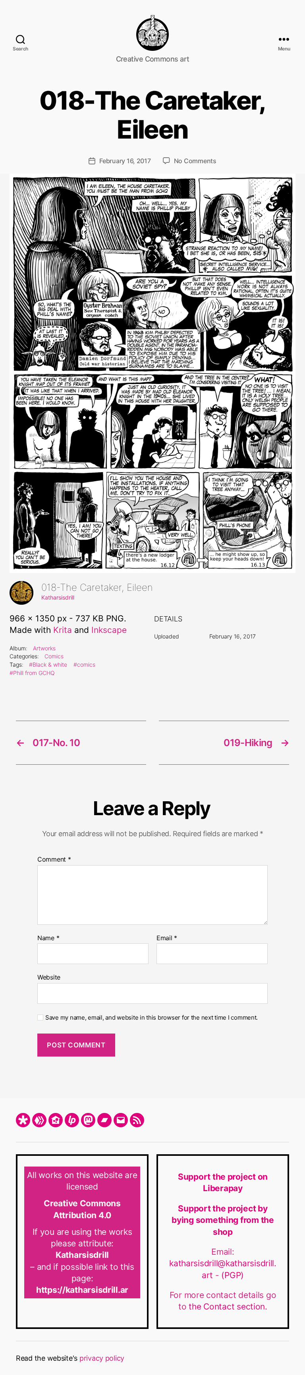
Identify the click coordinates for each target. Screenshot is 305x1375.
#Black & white (48, 664)
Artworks (44, 648)
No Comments (195, 161)
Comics (54, 656)
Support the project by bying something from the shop (223, 1220)
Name (48, 938)
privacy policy (101, 1358)
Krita (62, 630)
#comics (84, 664)
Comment (54, 859)
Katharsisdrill (57, 597)
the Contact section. (228, 1306)
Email (166, 938)
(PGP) (232, 1275)
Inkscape (109, 630)
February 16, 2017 (125, 161)
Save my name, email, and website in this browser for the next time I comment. (151, 1017)
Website (48, 977)
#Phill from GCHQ (32, 672)
